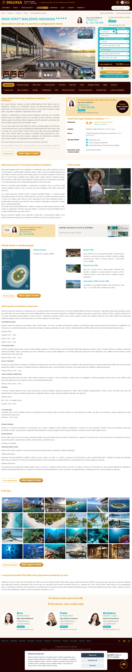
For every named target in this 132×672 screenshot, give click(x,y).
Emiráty (39, 641)
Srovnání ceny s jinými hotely (114, 76)
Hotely (15, 8)
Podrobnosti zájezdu (114, 72)
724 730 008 (96, 22)
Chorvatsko (56, 641)
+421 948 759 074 (109, 624)
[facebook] (119, 640)
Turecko (82, 641)
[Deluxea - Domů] (12, 2)
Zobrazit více (8, 153)
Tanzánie (47, 641)
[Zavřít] (125, 655)
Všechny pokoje (9, 296)
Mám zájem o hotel (28, 153)
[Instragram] (129, 640)
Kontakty (80, 8)
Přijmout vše (92, 655)
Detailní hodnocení (100, 124)
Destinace (6, 8)
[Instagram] (117, 2)
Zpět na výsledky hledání (106, 13)
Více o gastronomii (10, 480)
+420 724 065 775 (66, 624)
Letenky (71, 8)
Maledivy (14, 641)
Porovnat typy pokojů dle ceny (115, 39)
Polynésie (30, 641)
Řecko (89, 641)
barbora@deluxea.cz (67, 621)
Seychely (22, 641)
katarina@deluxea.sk (110, 621)
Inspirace (53, 8)
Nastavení (92, 665)
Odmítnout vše (92, 660)
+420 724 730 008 (23, 624)
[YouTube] (124, 640)
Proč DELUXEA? (27, 8)
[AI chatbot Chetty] (123, 664)
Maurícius (5, 641)
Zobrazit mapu (110, 129)
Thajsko (65, 641)
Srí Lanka (73, 641)
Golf (62, 8)
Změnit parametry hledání (124, 13)
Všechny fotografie (10, 565)
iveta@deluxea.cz (92, 20)
